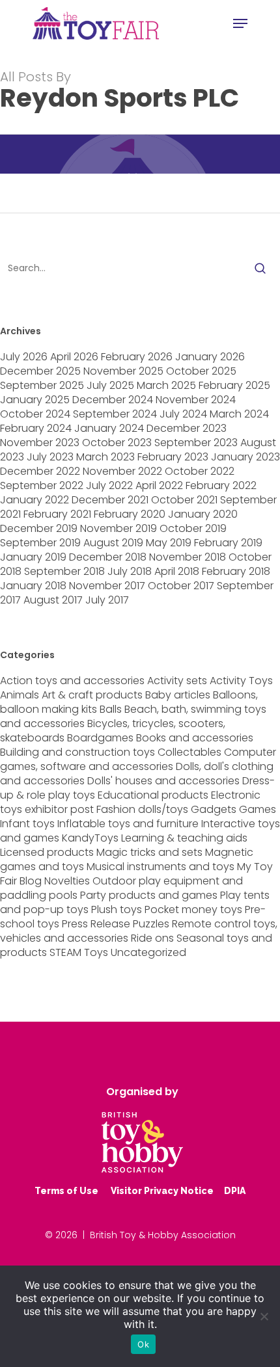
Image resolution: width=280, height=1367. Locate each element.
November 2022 (122, 471)
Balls (111, 709)
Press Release (96, 923)
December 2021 (110, 499)
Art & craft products (92, 694)
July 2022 (109, 485)
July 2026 (24, 356)
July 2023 (50, 456)
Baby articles (177, 694)
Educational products (153, 795)
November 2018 (187, 557)
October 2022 (199, 471)
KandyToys (90, 837)
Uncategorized (148, 952)
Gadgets (213, 809)
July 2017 (107, 599)
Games (257, 809)
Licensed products (47, 852)
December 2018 (108, 557)
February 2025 (234, 385)
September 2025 (42, 385)
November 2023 (39, 442)
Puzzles (151, 923)
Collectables (189, 752)
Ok (143, 1344)
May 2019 (168, 542)
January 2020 (203, 514)
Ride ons (152, 938)
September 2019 (40, 542)
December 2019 (38, 528)
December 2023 (187, 428)
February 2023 (172, 456)
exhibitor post (59, 809)
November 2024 (196, 399)
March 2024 (239, 413)
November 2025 (123, 371)
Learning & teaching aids (184, 837)
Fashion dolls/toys (142, 809)
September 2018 (64, 571)
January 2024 (109, 428)
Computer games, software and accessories (138, 759)
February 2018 (236, 571)
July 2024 (183, 413)
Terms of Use (66, 1191)
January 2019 (33, 557)
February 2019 (228, 542)
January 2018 (33, 585)
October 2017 (181, 585)
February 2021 (57, 514)
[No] (263, 1316)
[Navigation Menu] (240, 23)
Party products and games (148, 895)
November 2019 (118, 528)
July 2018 (129, 571)
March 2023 (105, 456)
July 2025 (110, 385)
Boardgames (100, 737)
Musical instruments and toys (160, 866)
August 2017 (53, 599)
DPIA (234, 1191)
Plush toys (116, 909)
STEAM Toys (78, 952)
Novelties (67, 880)
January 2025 (35, 399)
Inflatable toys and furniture (128, 823)
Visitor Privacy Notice (162, 1191)
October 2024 (35, 413)
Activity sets (177, 680)
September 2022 (41, 485)
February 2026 (137, 356)
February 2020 (129, 514)
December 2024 (112, 399)
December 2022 (40, 471)
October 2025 (201, 371)
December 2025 (40, 371)
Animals (19, 694)
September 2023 (196, 442)
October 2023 (117, 442)
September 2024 (115, 413)
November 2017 (107, 585)
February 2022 (221, 485)
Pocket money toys (193, 909)
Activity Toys (241, 680)
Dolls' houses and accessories (163, 780)
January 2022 (34, 499)
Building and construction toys (77, 752)
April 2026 (74, 356)
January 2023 (245, 456)
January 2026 (210, 356)
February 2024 (36, 428)
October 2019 (193, 528)
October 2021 (184, 499)
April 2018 (176, 571)
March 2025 (166, 385)
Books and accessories (194, 737)
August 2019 (113, 542)
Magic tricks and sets (149, 852)
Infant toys (27, 823)
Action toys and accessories (72, 680)
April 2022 (159, 485)
